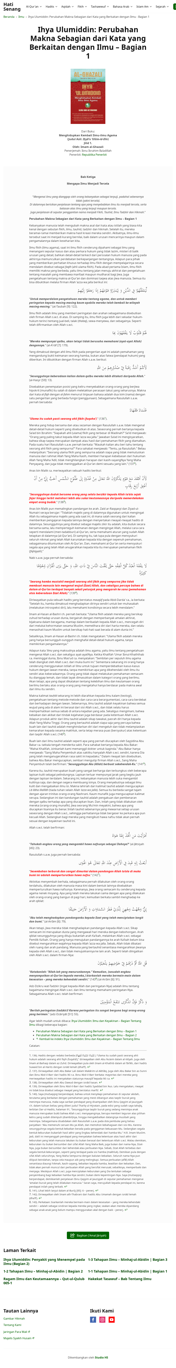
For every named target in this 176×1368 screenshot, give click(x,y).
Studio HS (101, 1357)
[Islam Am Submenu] (151, 6)
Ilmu (21, 17)
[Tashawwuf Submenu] (108, 6)
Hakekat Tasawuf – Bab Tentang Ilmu (119, 1279)
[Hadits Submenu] (56, 6)
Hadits (50, 6)
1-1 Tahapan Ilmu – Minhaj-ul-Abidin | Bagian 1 (127, 1271)
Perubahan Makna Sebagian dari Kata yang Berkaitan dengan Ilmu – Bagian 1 (86, 1031)
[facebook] (93, 1320)
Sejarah (161, 6)
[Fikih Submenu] (86, 6)
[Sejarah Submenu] (168, 6)
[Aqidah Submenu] (73, 6)
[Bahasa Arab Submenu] (131, 6)
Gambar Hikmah (14, 1318)
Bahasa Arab (121, 6)
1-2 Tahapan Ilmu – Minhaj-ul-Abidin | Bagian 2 (43, 1271)
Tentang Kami (12, 1325)
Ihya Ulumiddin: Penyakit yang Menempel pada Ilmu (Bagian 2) (44, 1262)
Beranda (8, 17)
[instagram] (102, 1320)
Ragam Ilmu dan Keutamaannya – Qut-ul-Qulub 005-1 (44, 1281)
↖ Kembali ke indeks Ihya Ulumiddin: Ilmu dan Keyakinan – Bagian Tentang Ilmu (88, 1039)
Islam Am (142, 6)
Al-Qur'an (32, 6)
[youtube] (112, 1320)
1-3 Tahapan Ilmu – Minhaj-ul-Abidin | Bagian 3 (127, 1260)
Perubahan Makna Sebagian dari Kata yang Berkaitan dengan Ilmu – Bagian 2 (86, 1035)
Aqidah (65, 6)
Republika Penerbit (94, 155)
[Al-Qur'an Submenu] (41, 6)
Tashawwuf (98, 6)
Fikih (81, 6)
